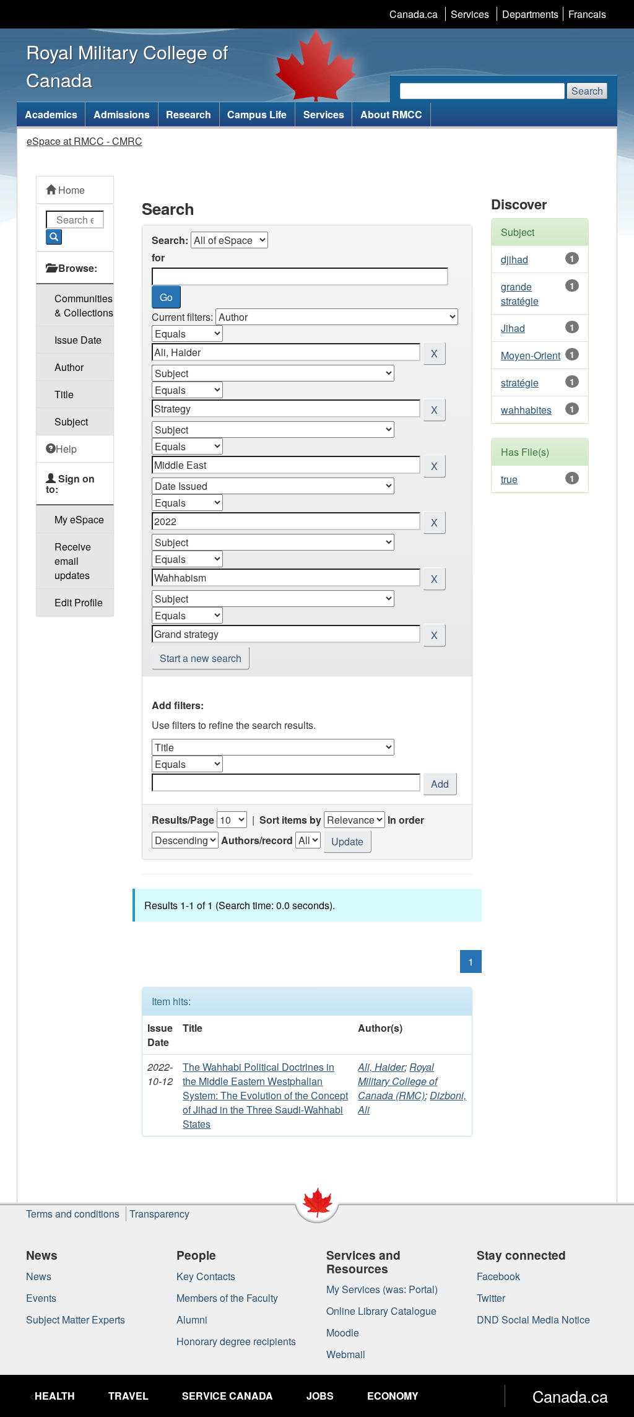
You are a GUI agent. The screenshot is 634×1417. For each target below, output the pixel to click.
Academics (51, 114)
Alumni (191, 1319)
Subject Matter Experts (75, 1319)
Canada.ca (413, 14)
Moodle (342, 1332)
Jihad (513, 328)
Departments (530, 14)
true (509, 479)
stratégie (520, 382)
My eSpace (79, 519)
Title (64, 394)
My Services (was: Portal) (382, 1289)
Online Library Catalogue (381, 1311)
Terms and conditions (72, 1213)
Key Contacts (205, 1276)
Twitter (491, 1298)
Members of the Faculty (227, 1298)
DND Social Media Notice (533, 1319)
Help (66, 449)
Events (41, 1298)
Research (188, 114)
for (158, 257)
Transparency (159, 1213)
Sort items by (290, 820)
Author (69, 367)
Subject (71, 421)
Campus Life (257, 114)
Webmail (345, 1354)
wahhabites (526, 410)
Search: (170, 240)
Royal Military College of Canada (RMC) (397, 1081)
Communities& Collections (83, 305)
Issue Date (78, 340)
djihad (514, 259)
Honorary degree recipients (236, 1341)
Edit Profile (78, 602)
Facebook (498, 1276)
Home (70, 190)
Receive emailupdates (72, 560)
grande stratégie (520, 293)
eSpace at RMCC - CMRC (84, 141)
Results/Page (183, 820)
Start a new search (200, 658)
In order (406, 820)
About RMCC (391, 114)
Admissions (121, 114)
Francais (587, 14)
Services (470, 14)
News (38, 1276)
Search (587, 91)
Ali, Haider (381, 1067)
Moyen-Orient (530, 355)
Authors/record (257, 840)
